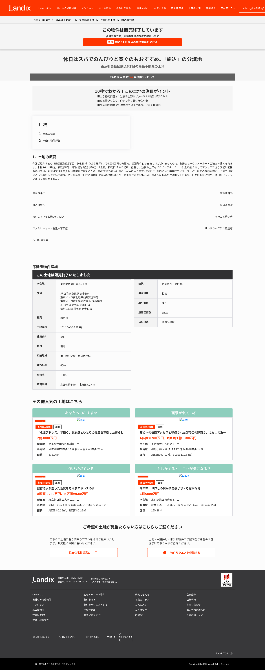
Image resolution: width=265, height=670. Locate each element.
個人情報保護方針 (196, 609)
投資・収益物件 (40, 619)
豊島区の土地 (107, 20)
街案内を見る (142, 594)
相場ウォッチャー (93, 614)
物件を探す (142, 8)
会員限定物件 (123, 8)
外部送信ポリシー (196, 614)
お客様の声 (195, 8)
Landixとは (45, 8)
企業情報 (191, 599)
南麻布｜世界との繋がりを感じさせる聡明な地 (170, 488)
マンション (88, 8)
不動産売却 (177, 8)
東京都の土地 (86, 20)
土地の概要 (49, 133)
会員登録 (191, 594)
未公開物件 (105, 8)
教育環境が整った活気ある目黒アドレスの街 (66, 488)
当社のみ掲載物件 (67, 8)
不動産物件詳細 (51, 140)
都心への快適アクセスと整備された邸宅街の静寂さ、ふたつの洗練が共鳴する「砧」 (194, 432)
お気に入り (160, 8)
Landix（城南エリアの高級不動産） (52, 20)
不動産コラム (228, 8)
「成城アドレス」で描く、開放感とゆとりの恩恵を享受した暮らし (80, 432)
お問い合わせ (194, 604)
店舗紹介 (211, 8)
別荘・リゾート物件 (94, 594)
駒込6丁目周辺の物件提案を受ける (133, 42)
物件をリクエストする (95, 604)
